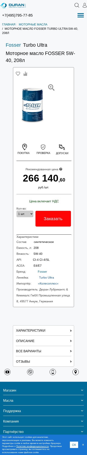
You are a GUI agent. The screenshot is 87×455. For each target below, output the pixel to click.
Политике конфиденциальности (32, 446)
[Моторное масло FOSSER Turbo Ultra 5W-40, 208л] (51, 87)
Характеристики (30, 330)
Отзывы (23, 361)
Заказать (53, 218)
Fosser (13, 45)
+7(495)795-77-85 (17, 15)
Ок (74, 445)
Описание (25, 341)
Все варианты (28, 351)
